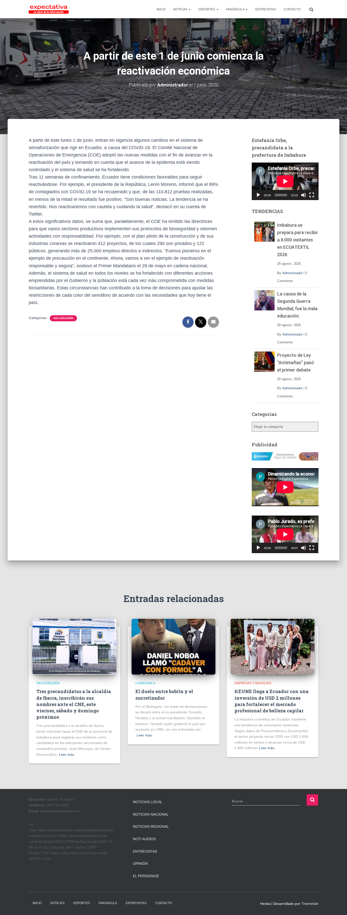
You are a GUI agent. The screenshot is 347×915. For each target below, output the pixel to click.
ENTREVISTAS (265, 9)
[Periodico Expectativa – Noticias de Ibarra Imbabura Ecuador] (48, 9)
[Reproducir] (258, 195)
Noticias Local (147, 802)
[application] (285, 181)
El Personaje (146, 876)
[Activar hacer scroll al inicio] (336, 905)
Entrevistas (145, 851)
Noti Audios (144, 839)
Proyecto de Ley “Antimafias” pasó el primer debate (295, 363)
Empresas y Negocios (252, 683)
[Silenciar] (303, 195)
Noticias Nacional (151, 814)
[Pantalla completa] (311, 195)
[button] (189, 9)
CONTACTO (292, 9)
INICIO (161, 9)
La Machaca (145, 683)
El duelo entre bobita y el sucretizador (164, 694)
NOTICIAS (180, 9)
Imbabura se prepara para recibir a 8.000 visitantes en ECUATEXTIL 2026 (297, 239)
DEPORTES (207, 9)
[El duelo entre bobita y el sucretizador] (173, 646)
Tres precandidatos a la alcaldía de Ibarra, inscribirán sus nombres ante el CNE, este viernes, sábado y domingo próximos (73, 704)
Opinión (140, 863)
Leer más (66, 754)
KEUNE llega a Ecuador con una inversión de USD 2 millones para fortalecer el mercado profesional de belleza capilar (271, 701)
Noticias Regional (151, 826)
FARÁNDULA (235, 9)
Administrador (292, 273)
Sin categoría (63, 318)
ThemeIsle (309, 904)
